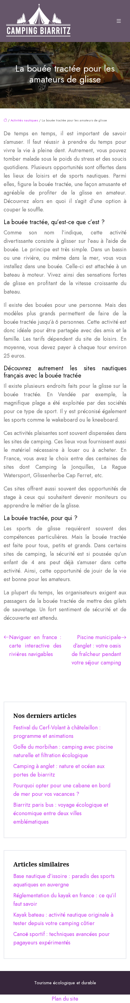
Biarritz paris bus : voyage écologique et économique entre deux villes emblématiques (60, 813)
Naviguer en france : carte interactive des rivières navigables (35, 645)
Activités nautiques (24, 120)
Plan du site (65, 999)
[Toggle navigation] (118, 21)
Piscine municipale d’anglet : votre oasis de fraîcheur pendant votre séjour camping (96, 650)
